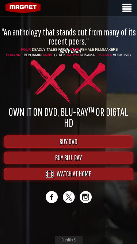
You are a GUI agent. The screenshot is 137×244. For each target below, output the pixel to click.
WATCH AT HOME (72, 173)
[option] (68, 40)
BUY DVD (68, 141)
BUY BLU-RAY (68, 157)
